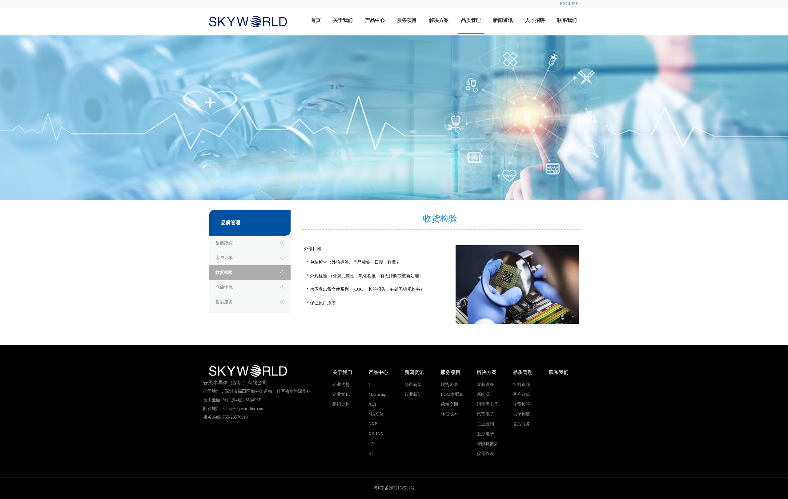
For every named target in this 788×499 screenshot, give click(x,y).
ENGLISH (569, 4)
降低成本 (449, 414)
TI (370, 384)
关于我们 (343, 20)
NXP (372, 424)
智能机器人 (487, 443)
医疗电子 (485, 434)
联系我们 (567, 20)
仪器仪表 (485, 453)
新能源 (483, 394)
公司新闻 (413, 384)
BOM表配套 (452, 394)
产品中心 (375, 20)
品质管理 (471, 20)
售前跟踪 (224, 243)
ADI (372, 404)
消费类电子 (487, 404)
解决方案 (439, 20)
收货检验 (224, 272)
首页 (316, 20)
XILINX (376, 434)
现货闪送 (449, 384)
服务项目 (407, 20)
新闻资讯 (503, 20)
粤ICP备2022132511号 (394, 488)
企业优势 (341, 384)
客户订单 (224, 257)
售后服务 (224, 302)
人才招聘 (535, 20)
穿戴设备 (485, 384)
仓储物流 (224, 287)
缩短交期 (449, 404)
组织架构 (341, 404)
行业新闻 (413, 394)
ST (371, 453)
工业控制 (485, 424)
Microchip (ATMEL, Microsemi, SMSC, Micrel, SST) (385, 396)
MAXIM (376, 414)
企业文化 (341, 394)
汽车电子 (485, 414)
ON (371, 443)
